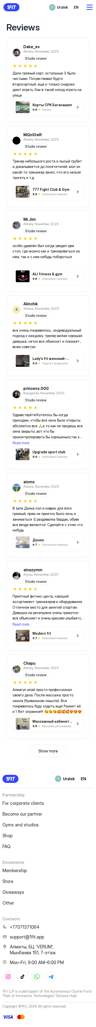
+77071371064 (24, 927)
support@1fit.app (27, 936)
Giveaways (13, 892)
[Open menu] (90, 7)
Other (8, 903)
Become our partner (22, 814)
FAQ (6, 846)
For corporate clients (23, 803)
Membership (14, 870)
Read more (21, 443)
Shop (7, 835)
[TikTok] (22, 976)
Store (7, 881)
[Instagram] (8, 976)
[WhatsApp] (36, 976)
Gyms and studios (20, 824)
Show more (48, 750)
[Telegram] (51, 976)
